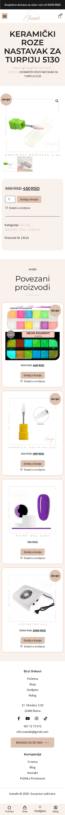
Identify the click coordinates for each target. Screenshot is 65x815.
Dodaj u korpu (29, 199)
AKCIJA (24, 225)
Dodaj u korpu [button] (33, 375)
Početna (18, 68)
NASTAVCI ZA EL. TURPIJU (22, 230)
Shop (28, 68)
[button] (4, 16)
